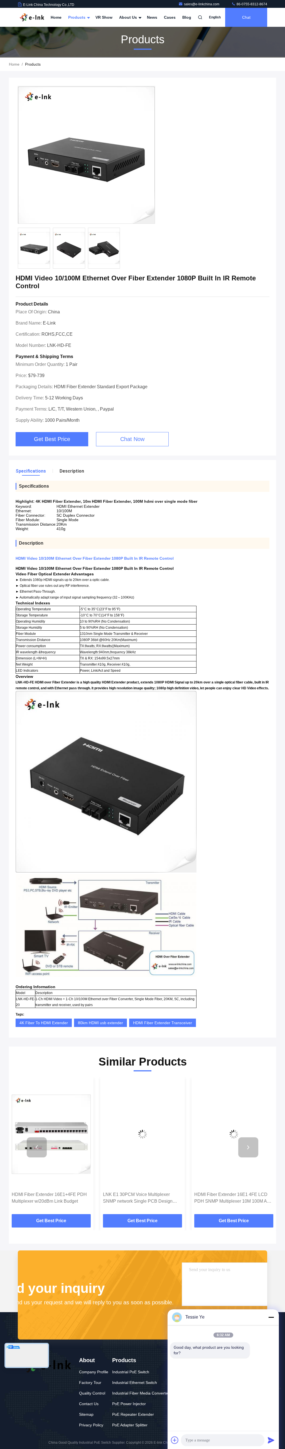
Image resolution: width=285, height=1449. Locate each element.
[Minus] (271, 1317)
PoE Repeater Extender (133, 1414)
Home (56, 17)
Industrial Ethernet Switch (134, 1382)
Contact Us (89, 1404)
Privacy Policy (91, 1425)
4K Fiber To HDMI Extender (43, 1023)
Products (77, 17)
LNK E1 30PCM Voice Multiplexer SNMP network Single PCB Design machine (138, 1198)
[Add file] (175, 1440)
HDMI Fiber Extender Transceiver (162, 1023)
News (152, 17)
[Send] (271, 1440)
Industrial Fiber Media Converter (140, 1393)
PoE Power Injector (129, 1404)
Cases (170, 17)
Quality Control (92, 1393)
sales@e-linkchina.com (202, 4)
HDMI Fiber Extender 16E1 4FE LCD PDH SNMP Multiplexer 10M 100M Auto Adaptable (233, 1198)
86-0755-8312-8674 (251, 4)
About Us (128, 17)
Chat (246, 17)
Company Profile (93, 1372)
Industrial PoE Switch (130, 1372)
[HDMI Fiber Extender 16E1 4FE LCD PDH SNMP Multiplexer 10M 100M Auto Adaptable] (233, 1134)
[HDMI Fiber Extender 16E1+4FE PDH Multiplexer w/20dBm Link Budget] (51, 1134)
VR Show (103, 17)
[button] (37, 1147)
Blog (186, 17)
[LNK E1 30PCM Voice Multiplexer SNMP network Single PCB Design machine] (142, 1134)
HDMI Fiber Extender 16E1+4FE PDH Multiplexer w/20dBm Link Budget (49, 1197)
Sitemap (86, 1414)
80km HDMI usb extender (100, 1023)
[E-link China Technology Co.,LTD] (32, 17)
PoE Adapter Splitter (130, 1425)
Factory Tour (90, 1382)
